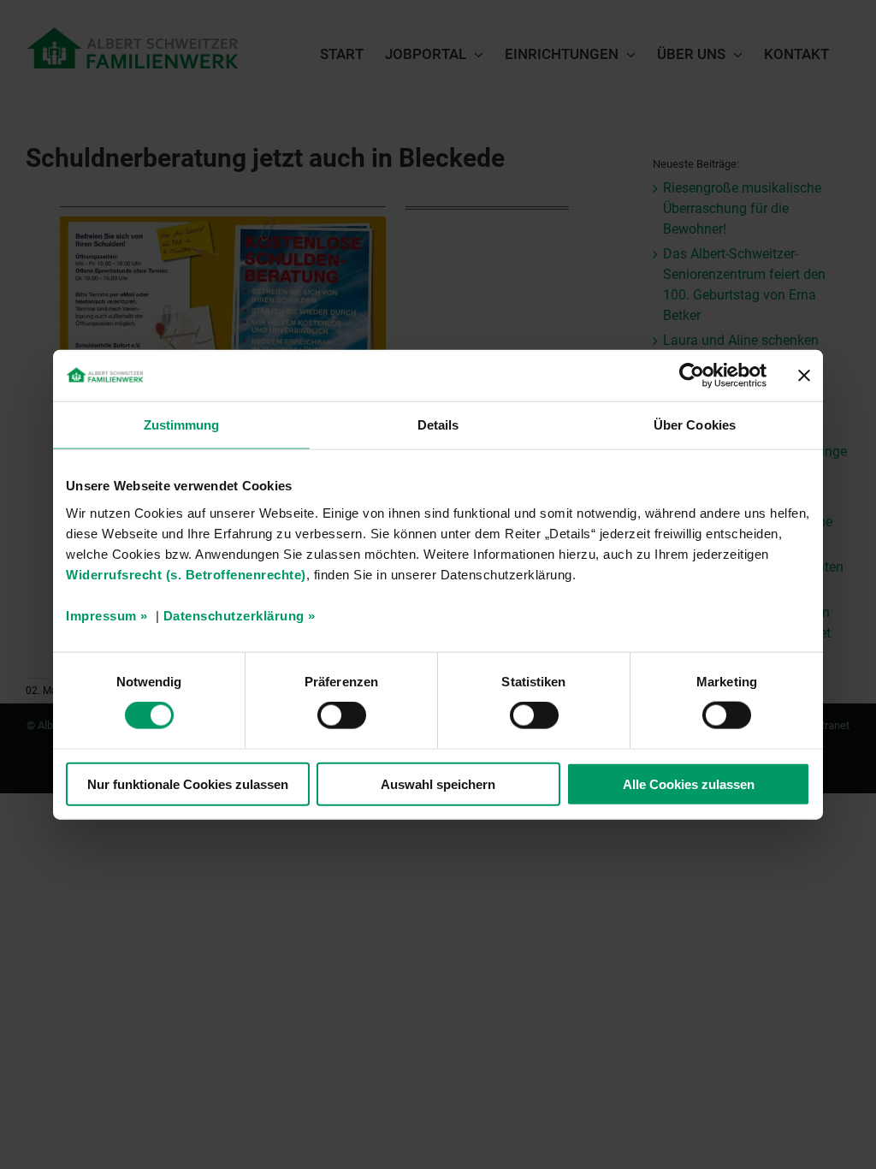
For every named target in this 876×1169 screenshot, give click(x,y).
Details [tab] (438, 425)
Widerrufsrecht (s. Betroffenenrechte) (186, 574)
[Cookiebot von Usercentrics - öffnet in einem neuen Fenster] (691, 376)
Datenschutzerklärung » (239, 615)
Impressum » (107, 615)
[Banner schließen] (804, 376)
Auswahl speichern (438, 783)
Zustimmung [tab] (182, 425)
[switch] (341, 715)
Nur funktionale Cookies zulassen (187, 783)
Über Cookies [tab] (695, 425)
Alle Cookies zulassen (689, 783)
